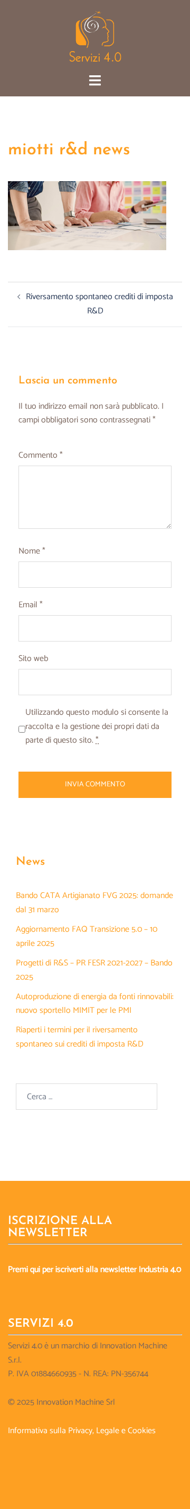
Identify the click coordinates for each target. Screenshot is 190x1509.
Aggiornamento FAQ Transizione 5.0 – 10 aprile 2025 (86, 936)
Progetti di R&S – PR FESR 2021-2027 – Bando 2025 (94, 970)
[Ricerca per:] (86, 1096)
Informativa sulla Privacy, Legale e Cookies (82, 1431)
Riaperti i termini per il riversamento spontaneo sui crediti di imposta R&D (80, 1037)
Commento (40, 455)
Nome (31, 551)
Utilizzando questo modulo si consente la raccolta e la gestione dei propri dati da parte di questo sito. (96, 727)
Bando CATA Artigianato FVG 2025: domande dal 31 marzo (94, 903)
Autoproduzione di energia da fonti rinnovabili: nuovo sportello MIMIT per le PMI (95, 1004)
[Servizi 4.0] (95, 36)
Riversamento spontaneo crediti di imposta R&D (99, 304)
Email (30, 605)
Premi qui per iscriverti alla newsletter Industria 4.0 (94, 1270)
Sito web (33, 659)
